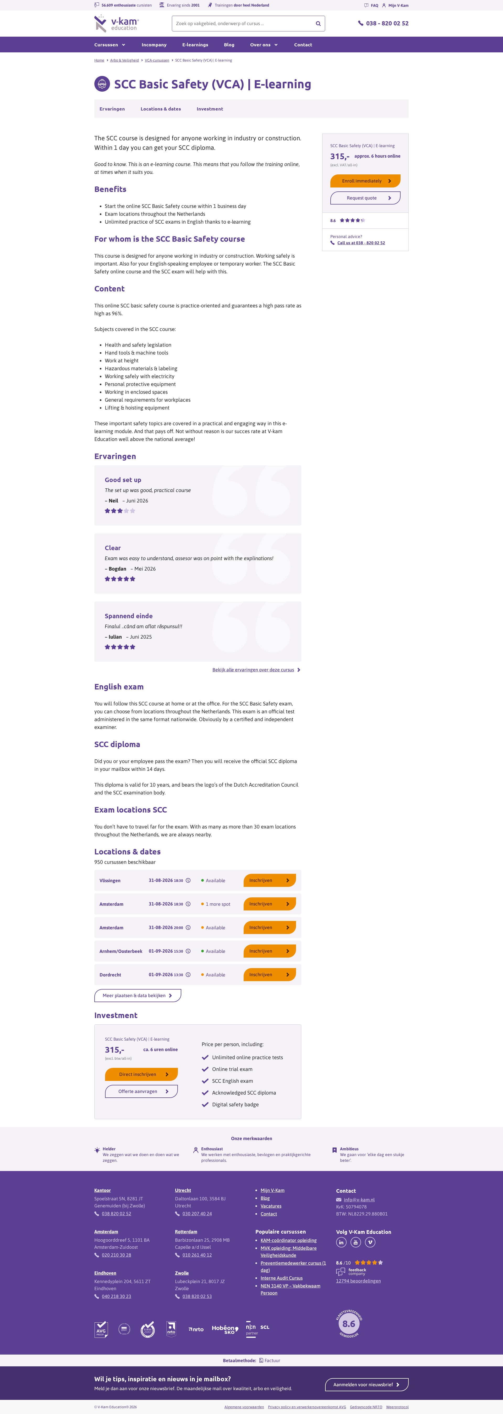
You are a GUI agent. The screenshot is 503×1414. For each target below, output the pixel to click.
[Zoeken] (318, 23)
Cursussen (106, 44)
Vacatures (271, 1206)
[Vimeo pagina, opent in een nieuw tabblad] (370, 1242)
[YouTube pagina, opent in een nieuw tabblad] (356, 1242)
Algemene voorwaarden (244, 1407)
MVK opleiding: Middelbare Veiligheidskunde (289, 1251)
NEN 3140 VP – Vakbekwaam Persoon (290, 1289)
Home (99, 60)
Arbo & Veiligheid (124, 60)
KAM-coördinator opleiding (289, 1240)
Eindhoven (105, 1273)
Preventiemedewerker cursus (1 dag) (293, 1266)
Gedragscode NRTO (366, 1407)
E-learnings (195, 44)
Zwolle (182, 1273)
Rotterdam (186, 1231)
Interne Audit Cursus (282, 1278)
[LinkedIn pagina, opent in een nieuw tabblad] (341, 1242)
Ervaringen (112, 109)
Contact (303, 44)
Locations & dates (161, 109)
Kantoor (102, 1190)
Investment (210, 109)
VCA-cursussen (157, 60)
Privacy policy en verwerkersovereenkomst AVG (307, 1407)
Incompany (154, 44)
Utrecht (183, 1190)
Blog (229, 44)
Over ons (260, 44)
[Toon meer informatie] (188, 880)
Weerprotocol (397, 1407)
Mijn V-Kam (273, 1190)
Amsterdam (106, 1231)
